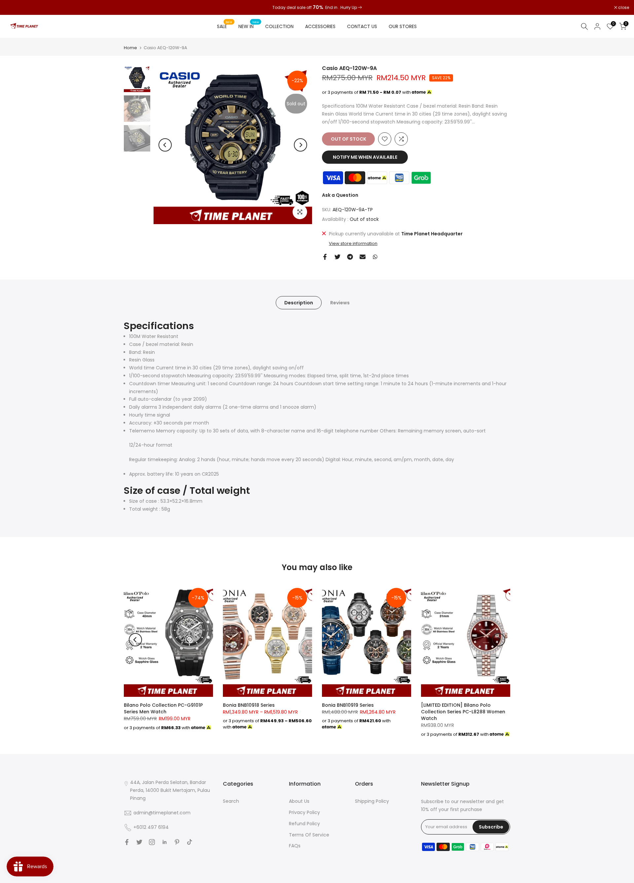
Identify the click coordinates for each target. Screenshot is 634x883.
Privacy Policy (304, 812)
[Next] (300, 145)
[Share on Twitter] (337, 257)
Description (298, 302)
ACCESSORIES (320, 26)
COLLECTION (279, 26)
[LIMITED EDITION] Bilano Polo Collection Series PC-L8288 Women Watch (463, 712)
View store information (353, 244)
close (14, 8)
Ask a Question (340, 195)
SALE (224, 26)
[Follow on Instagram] (152, 842)
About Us (299, 801)
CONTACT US (362, 26)
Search (231, 801)
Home (130, 48)
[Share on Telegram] (350, 257)
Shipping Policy (372, 801)
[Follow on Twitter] (139, 842)
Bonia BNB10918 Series (249, 705)
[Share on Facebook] (325, 257)
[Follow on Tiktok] (190, 842)
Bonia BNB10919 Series (348, 705)
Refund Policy (304, 823)
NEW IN (248, 26)
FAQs (294, 845)
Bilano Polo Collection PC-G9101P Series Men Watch (163, 708)
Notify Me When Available (365, 157)
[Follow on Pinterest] (177, 842)
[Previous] (165, 145)
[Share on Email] (363, 257)
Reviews (340, 302)
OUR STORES (403, 26)
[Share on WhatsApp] (375, 257)
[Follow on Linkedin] (164, 842)
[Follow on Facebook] (127, 842)
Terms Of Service (309, 835)
